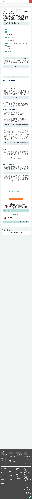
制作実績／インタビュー (19, 469)
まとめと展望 (9, 51)
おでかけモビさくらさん (27, 459)
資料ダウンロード (16, 199)
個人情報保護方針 (27, 489)
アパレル (10, 472)
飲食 (9, 473)
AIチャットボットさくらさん (12, 455)
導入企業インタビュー (20, 472)
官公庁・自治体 (11, 475)
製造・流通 (2, 480)
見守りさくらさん (3, 458)
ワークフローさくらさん (27, 460)
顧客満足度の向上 (9, 46)
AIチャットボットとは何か (11, 31)
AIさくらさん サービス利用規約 (27, 484)
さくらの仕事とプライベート (19, 483)
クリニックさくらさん (4, 455)
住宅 (9, 476)
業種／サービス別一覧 (4, 469)
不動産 (2, 476)
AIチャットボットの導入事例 (11, 37)
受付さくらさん (19, 455)
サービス (10, 471)
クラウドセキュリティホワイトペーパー (27, 487)
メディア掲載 (18, 478)
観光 (1, 473)
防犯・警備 (2, 479)
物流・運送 (2, 483)
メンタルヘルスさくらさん (12, 462)
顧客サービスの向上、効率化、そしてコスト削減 (14, 29)
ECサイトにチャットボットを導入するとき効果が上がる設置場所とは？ (17, 43)
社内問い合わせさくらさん (12, 457)
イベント (2, 472)
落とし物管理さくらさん (27, 456)
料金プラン (18, 474)
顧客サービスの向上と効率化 (11, 34)
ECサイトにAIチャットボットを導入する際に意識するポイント (16, 45)
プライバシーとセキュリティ (11, 49)
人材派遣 (2, 477)
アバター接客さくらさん (20, 454)
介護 (1, 471)
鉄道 (9, 480)
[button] (1, 1)
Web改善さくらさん (11, 460)
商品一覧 (2, 451)
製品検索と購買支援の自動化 (11, 40)
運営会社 (17, 480)
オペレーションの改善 (10, 48)
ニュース (17, 476)
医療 (1, 475)
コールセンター (11, 479)
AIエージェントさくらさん (27, 455)
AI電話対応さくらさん (4, 454)
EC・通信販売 (11, 477)
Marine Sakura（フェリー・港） (4, 460)
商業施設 (2, 481)
